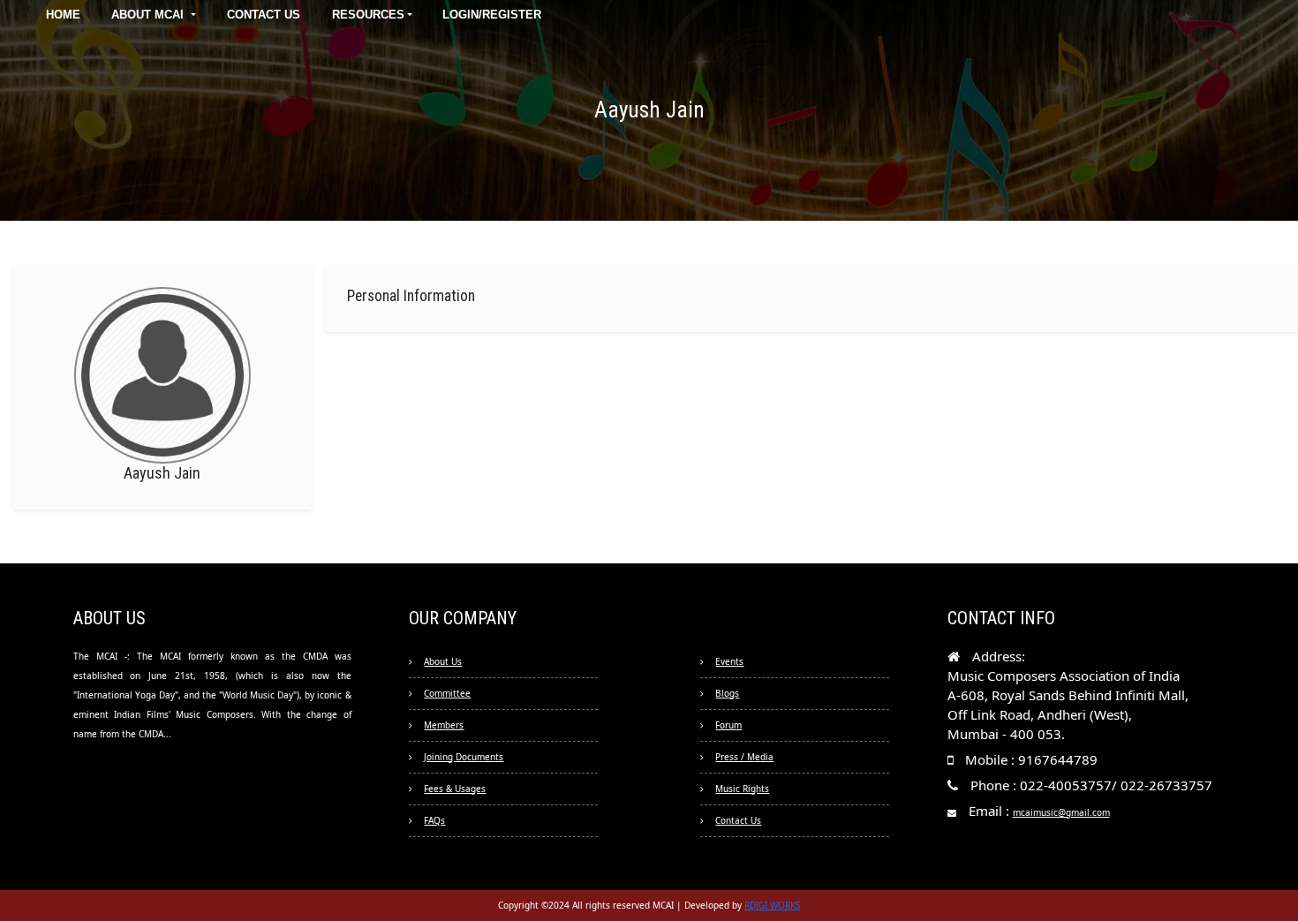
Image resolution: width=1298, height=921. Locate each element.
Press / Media (744, 757)
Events (729, 661)
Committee (447, 693)
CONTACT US (263, 14)
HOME (63, 14)
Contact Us (738, 820)
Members (444, 725)
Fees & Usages (455, 788)
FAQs (434, 820)
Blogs (727, 693)
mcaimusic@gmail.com (1061, 812)
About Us (443, 661)
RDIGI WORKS (772, 905)
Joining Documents (463, 757)
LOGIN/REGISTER (491, 14)
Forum (728, 725)
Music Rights (742, 788)
